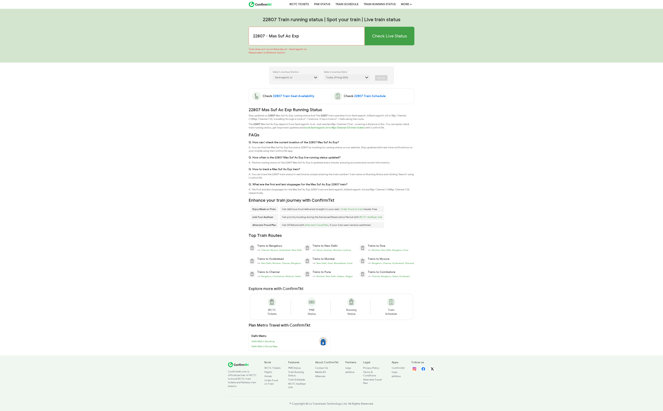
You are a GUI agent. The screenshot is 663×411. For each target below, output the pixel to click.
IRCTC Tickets (299, 4)
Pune (405, 250)
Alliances (320, 376)
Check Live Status (389, 36)
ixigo (348, 368)
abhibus (349, 372)
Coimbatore (278, 276)
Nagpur (349, 276)
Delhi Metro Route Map (264, 346)
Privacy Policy (371, 368)
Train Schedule (346, 4)
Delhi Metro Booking (263, 341)
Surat (350, 263)
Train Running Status (380, 4)
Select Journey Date (335, 72)
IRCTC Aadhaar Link (370, 217)
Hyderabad (285, 250)
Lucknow (347, 250)
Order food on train (351, 209)
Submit (381, 78)
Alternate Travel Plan (316, 225)
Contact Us (321, 368)
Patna (319, 250)
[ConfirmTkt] (238, 364)
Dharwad (409, 263)
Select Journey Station (286, 72)
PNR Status (322, 4)
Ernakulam (405, 276)
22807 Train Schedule (370, 96)
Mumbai (337, 250)
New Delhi (297, 250)
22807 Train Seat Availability (293, 96)
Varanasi (327, 250)
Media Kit (320, 372)
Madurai (290, 276)
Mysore (274, 250)
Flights (268, 372)
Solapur (340, 276)
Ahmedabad (340, 263)
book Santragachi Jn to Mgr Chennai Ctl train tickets (334, 127)
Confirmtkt (398, 368)
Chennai (265, 250)
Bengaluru (397, 250)
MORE (405, 4)
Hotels (268, 376)
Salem (298, 276)
